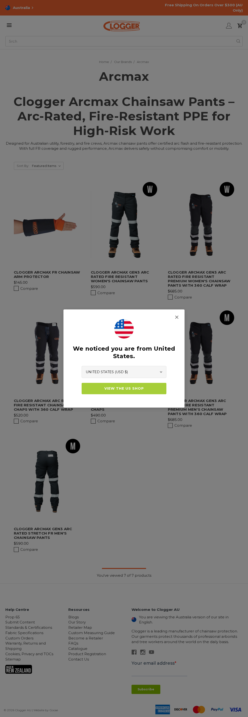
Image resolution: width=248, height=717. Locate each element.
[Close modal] (177, 317)
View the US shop (124, 388)
